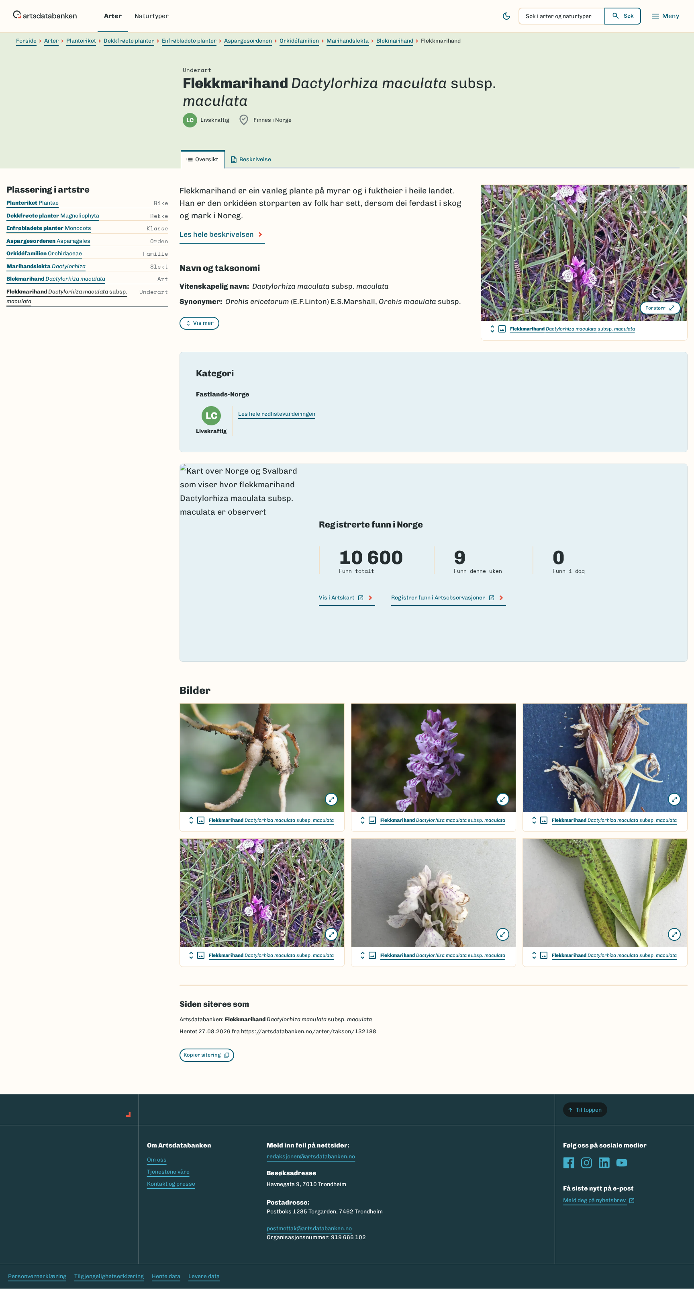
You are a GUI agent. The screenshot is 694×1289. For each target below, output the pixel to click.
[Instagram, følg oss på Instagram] (586, 1162)
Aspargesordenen (248, 40)
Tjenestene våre (168, 1171)
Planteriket (81, 40)
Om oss (157, 1159)
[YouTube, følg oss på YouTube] (621, 1162)
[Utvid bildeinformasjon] (498, 329)
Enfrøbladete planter (189, 40)
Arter (113, 16)
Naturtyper (152, 16)
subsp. (572, 329)
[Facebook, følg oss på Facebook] (568, 1162)
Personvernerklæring (37, 1276)
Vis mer (203, 323)
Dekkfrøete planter (129, 40)
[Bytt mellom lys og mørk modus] (506, 16)
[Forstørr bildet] (331, 799)
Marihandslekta (348, 40)
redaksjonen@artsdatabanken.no (311, 1156)
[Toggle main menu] (665, 16)
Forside (26, 40)
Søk (629, 15)
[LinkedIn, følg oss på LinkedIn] (604, 1162)
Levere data (204, 1276)
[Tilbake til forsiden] (45, 16)
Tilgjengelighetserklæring (109, 1276)
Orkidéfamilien (299, 40)
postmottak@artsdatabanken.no (309, 1228)
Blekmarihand (394, 40)
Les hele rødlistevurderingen (276, 414)
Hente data (166, 1276)
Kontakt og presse (171, 1183)
